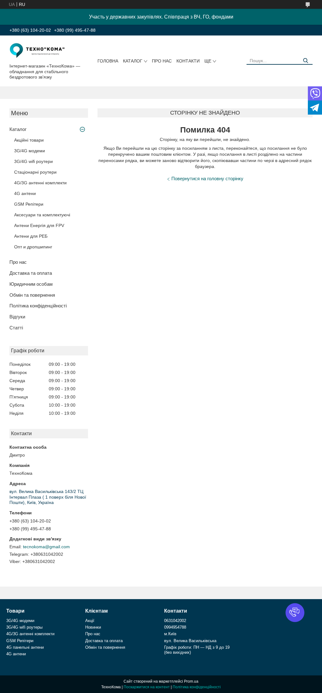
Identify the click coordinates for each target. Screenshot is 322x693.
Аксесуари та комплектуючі (42, 214)
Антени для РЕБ (30, 236)
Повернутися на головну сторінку (207, 178)
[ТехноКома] (37, 50)
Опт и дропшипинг (33, 246)
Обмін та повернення (32, 295)
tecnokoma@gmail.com (46, 546)
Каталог (132, 60)
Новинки (93, 627)
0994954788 (175, 627)
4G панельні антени (25, 647)
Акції (89, 620)
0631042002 (175, 620)
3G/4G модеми (29, 150)
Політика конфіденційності (38, 305)
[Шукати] (305, 61)
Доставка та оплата (30, 273)
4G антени (25, 193)
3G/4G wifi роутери (33, 161)
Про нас (162, 60)
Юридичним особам (31, 284)
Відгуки (17, 316)
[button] (295, 612)
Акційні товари (29, 140)
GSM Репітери (28, 204)
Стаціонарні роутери (35, 172)
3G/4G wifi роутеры (24, 627)
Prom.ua (191, 681)
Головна (107, 60)
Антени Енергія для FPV (39, 225)
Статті (16, 327)
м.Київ (170, 633)
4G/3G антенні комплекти (40, 182)
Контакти (188, 60)
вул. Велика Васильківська (190, 640)
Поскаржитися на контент (147, 687)
